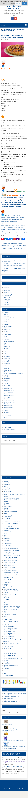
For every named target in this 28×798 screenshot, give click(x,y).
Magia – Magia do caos (10, 559)
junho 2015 (6, 302)
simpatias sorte (8, 405)
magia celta (7, 356)
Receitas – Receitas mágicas (11, 609)
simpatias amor (8, 388)
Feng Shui (12, 233)
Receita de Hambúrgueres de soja (12, 272)
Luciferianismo (7, 545)
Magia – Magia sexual (9, 569)
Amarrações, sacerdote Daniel (11, 696)
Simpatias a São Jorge (9, 631)
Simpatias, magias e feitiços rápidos (13, 658)
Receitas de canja (11, 208)
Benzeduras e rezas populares (11, 498)
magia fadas (7, 361)
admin (10, 39)
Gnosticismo (7, 537)
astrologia (6, 324)
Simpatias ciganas (8, 638)
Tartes (7, 249)
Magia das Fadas (18, 219)
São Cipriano (7, 385)
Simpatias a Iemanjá (17, 227)
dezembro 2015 (8, 292)
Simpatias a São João (9, 630)
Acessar (6, 426)
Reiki (5, 611)
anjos (5, 321)
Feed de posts (7, 427)
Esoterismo (7, 520)
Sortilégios (6, 662)
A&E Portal (6, 312)
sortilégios (6, 410)
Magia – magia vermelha (10, 570)
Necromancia (7, 579)
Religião (6, 613)
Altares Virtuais (7, 483)
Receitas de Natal (11, 204)
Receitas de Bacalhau (12, 195)
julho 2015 (6, 300)
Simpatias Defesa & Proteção (11, 643)
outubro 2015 (7, 295)
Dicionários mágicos (9, 515)
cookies (6, 331)
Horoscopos (4, 221)
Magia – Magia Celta (9, 553)
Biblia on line (7, 501)
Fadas (5, 338)
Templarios (6, 667)
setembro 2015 (7, 297)
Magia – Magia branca (9, 552)
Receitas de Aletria (13, 201)
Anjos (16, 217)
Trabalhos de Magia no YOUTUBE (12, 701)
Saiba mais (18, 3)
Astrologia (6, 489)
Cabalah (6, 508)
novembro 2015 (8, 294)
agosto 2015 (7, 299)
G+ (14, 784)
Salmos (6, 383)
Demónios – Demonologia (10, 511)
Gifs (5, 343)
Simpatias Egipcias (8, 646)
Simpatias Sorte (8, 656)
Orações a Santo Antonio (10, 589)
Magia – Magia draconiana (10, 560)
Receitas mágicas (21, 204)
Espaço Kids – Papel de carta (11, 528)
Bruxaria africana (8, 506)
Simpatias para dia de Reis (10, 650)
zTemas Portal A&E (8, 675)
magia (5, 355)
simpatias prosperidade (10, 399)
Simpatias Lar (7, 648)
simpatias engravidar (9, 395)
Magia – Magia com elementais (12, 555)
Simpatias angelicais (9, 636)
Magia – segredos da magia (11, 572)
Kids (5, 351)
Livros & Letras (7, 543)
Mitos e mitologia (8, 577)
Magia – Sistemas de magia (11, 574)
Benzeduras (7, 329)
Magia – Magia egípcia (9, 562)
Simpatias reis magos (9, 402)
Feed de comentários (9, 429)
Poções (6, 375)
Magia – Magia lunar (9, 565)
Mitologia (6, 368)
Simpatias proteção (9, 400)
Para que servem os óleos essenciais (13, 373)
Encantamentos (12, 221)
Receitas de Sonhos (15, 199)
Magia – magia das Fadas (10, 557)
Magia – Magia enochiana (10, 564)
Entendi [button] (24, 3)
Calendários (7, 510)
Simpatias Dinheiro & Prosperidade (10, 229)
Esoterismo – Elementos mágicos (12, 521)
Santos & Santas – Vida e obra (11, 621)
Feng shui (6, 339)
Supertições (7, 663)
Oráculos (6, 592)
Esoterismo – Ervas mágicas (11, 523)
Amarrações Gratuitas (9, 317)
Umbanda (6, 668)
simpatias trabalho (8, 407)
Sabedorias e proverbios (10, 614)
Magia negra (7, 365)
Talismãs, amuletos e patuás (11, 665)
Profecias (6, 602)
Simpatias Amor (6, 224)
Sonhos (6, 409)
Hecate (6, 345)
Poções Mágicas (5, 217)
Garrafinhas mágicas (9, 341)
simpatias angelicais (9, 390)
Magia (5, 547)
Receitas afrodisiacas (8, 206)
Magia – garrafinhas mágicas (11, 548)
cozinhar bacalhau (12, 243)
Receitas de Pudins (12, 197)
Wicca (7, 225)
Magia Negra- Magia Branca (11, 700)
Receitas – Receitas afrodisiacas (12, 606)
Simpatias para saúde (9, 655)
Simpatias (6, 387)
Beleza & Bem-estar (9, 493)
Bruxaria (6, 505)
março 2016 (7, 287)
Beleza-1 (6, 496)
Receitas (19, 191)
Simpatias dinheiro (8, 393)
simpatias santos (8, 404)
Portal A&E (6, 377)
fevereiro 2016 (7, 289)
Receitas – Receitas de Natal (11, 608)
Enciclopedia (7, 518)
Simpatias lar (7, 397)
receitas (16, 39)
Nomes (6, 581)
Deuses (6, 513)
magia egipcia (7, 360)
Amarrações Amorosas (10, 695)
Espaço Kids (7, 525)
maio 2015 (6, 304)
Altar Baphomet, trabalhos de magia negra (15, 693)
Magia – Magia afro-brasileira (11, 550)
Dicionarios (6, 333)
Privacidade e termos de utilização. (12, 766)
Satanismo (6, 623)
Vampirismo (7, 670)
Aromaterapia (7, 488)
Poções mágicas (8, 596)
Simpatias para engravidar (10, 651)
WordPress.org (7, 431)
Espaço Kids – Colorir (9, 526)
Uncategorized (7, 415)
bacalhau (5, 243)
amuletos (6, 319)
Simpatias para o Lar (21, 233)
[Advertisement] (14, 460)
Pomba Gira (7, 597)
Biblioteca (6, 503)
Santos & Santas (8, 619)
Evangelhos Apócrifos (9, 531)
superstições (7, 412)
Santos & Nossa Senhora (10, 618)
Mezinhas (10, 215)
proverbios (6, 380)
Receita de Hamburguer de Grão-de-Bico (14, 263)
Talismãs (6, 414)
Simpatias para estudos (10, 653)
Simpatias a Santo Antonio (10, 628)
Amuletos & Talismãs (6, 227)
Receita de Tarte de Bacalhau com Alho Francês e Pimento (12, 36)
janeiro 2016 (7, 290)
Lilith (5, 353)
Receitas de (12, 202)
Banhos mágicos (21, 215)
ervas (5, 336)
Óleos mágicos (7, 582)
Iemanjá (6, 348)
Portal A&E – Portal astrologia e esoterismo (14, 6)
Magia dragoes (7, 358)
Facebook (14, 782)
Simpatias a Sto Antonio (13, 231)
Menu (3, 25)
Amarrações (14, 224)
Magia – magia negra (9, 567)
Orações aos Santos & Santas (11, 591)
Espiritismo (6, 530)
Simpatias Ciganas (8, 392)
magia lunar (7, 363)
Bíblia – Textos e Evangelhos (11, 499)
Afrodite (13, 217)
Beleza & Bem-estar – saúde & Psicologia (14, 494)
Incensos (6, 350)
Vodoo (5, 672)
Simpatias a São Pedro (9, 633)
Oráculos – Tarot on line (10, 594)
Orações (6, 371)
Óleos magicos (7, 370)
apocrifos (6, 323)
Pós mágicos (7, 378)
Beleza (15, 215)
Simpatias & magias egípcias (17, 225)
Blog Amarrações (8, 698)
